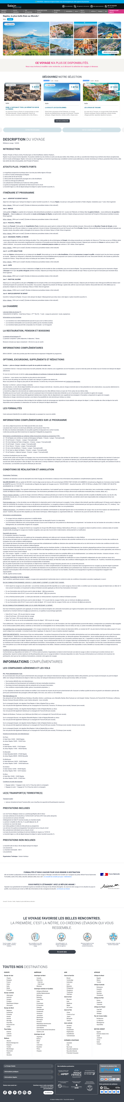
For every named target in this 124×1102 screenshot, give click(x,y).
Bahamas (39, 995)
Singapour (70, 990)
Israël (98, 1036)
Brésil (38, 1041)
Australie (69, 1043)
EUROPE (7, 972)
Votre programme (32, 130)
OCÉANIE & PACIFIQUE (71, 1040)
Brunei (68, 978)
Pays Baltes (7, 1029)
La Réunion (100, 1020)
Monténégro (10, 1049)
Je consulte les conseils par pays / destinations (57, 877)
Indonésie (69, 982)
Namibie (99, 993)
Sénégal (99, 1013)
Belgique (9, 1010)
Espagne (9, 980)
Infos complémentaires (91, 130)
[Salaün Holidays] (14, 6)
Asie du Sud (68, 997)
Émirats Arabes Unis (103, 1034)
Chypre (9, 978)
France (9, 982)
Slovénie (9, 1055)
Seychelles (100, 1024)
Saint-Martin (40, 1027)
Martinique (40, 1017)
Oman (98, 1040)
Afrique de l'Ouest (99, 1007)
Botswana (100, 987)
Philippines (70, 988)
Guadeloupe (40, 1009)
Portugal (9, 990)
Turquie (99, 1044)
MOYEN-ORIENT (99, 1029)
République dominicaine (44, 1023)
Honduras (39, 1013)
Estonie (9, 1031)
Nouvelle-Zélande (72, 1051)
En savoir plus (62, 952)
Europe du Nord (9, 1008)
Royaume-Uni (11, 1024)
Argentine (39, 1037)
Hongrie (9, 999)
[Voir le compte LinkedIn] (29, 1092)
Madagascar (100, 1022)
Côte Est (40, 982)
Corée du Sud (71, 1014)
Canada (39, 978)
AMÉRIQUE (37, 972)
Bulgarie (9, 1045)
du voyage (24, 139)
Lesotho (99, 991)
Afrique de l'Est (99, 998)
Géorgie (69, 1027)
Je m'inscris (48, 1092)
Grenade (39, 1007)
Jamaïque (40, 1015)
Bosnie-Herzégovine (12, 1043)
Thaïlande (70, 992)
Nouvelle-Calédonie (72, 1049)
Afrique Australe (99, 984)
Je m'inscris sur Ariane (63, 889)
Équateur (39, 1047)
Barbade (39, 997)
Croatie (9, 1047)
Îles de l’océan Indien (100, 1016)
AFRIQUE (97, 972)
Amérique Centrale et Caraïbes (43, 988)
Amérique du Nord (39, 975)
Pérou (38, 1049)
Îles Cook (69, 1047)
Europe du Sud (8, 975)
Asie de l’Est (68, 1010)
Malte (8, 988)
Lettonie (9, 1033)
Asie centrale (68, 1023)
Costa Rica (40, 999)
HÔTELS (93, 11)
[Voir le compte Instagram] (24, 1092)
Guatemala (40, 1011)
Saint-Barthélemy (42, 1025)
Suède (8, 1026)
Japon (68, 1016)
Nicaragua (40, 1019)
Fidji (68, 1045)
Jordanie (99, 1038)
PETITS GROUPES (16, 11)
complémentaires (32, 662)
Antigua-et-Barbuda (42, 991)
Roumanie (10, 1051)
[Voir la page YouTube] (20, 1092)
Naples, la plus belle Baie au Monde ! (21, 16)
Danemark (10, 1012)
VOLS (76, 11)
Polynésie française (72, 1053)
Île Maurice (100, 1018)
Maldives (69, 1003)
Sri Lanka (69, 1007)
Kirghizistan (70, 1031)
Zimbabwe (100, 995)
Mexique (39, 986)
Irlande (9, 1016)
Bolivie (39, 1039)
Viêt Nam (69, 994)
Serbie (8, 1053)
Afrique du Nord (99, 975)
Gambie (99, 1011)
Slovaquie (9, 1005)
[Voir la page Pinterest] (15, 1092)
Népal (68, 1005)
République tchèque (12, 1003)
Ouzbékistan (70, 1033)
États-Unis (40, 980)
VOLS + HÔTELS (82, 11)
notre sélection (62, 76)
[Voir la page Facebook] (5, 1092)
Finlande (9, 1014)
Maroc (98, 980)
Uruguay (39, 1051)
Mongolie (69, 1018)
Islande (9, 1018)
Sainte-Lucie (40, 1031)
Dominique (40, 1003)
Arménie (69, 1025)
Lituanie (9, 1036)
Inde (68, 1001)
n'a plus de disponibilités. (62, 63)
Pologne (9, 1001)
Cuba (38, 1001)
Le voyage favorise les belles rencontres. (62, 923)
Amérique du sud (39, 1034)
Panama (39, 1021)
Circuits (10, 901)
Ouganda (99, 1002)
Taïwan (69, 1020)
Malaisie (69, 986)
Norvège (9, 1020)
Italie (14, 901)
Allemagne (10, 995)
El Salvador (40, 1005)
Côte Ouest (41, 984)
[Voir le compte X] (10, 1092)
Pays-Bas (9, 1022)
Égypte (99, 978)
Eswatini (99, 989)
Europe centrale (9, 993)
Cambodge (70, 980)
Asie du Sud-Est (69, 975)
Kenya (98, 1000)
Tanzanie (99, 1004)
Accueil (5, 901)
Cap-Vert (99, 1009)
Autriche (9, 997)
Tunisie (99, 982)
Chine (68, 1012)
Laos (68, 984)
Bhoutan (69, 999)
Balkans (6, 1038)
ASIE (65, 972)
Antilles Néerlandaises (43, 993)
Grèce (8, 984)
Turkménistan (71, 1036)
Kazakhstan (70, 1029)
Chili (38, 1043)
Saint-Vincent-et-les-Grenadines (46, 1029)
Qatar (98, 1042)
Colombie (39, 1045)
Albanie (9, 1041)
